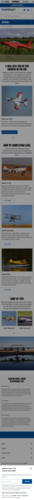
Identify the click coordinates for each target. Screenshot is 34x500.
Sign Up (27, 481)
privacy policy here (16, 489)
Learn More (25, 495)
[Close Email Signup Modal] (31, 468)
